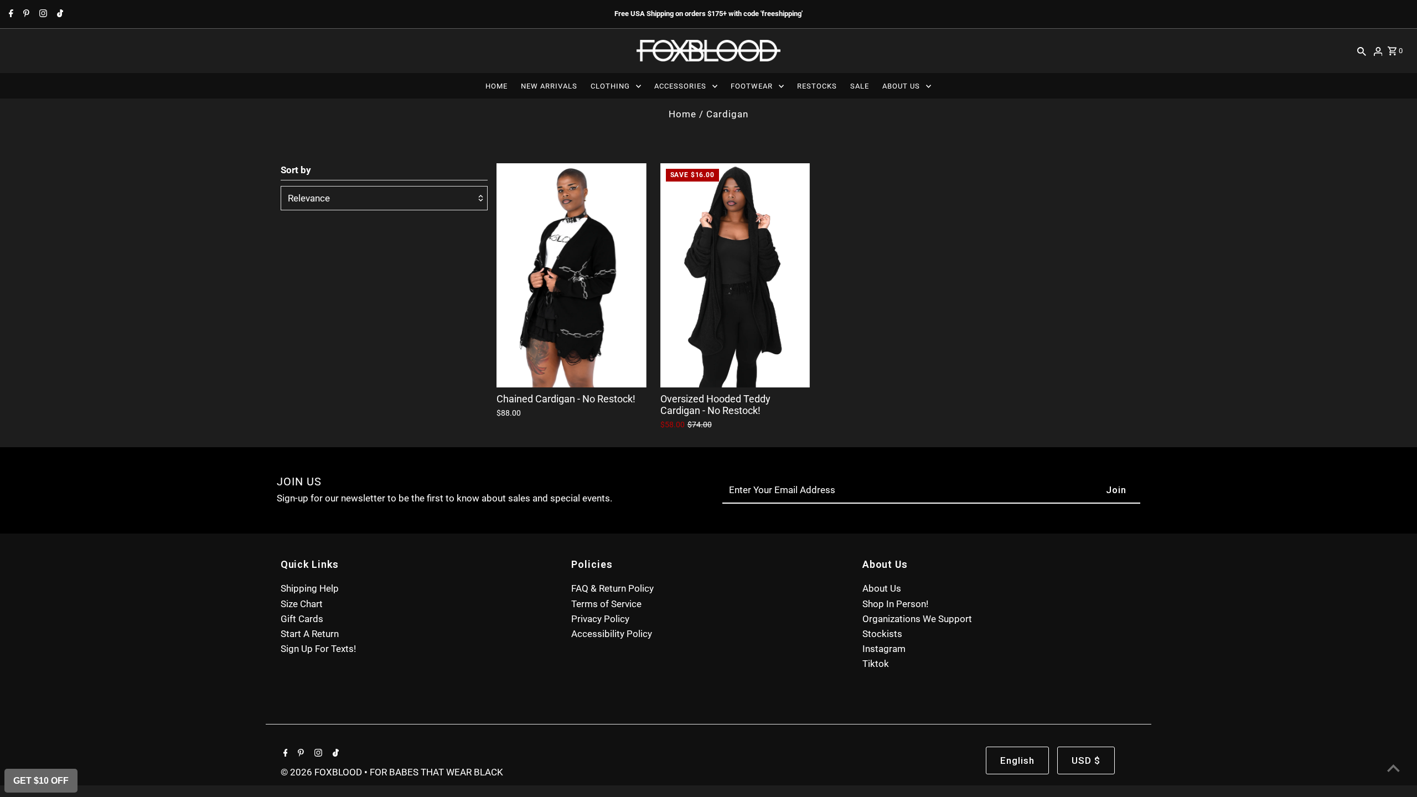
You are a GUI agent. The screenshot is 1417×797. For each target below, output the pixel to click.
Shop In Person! (895, 603)
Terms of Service (606, 603)
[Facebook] (9, 14)
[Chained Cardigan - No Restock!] (571, 275)
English (1017, 760)
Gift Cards (302, 618)
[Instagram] (42, 14)
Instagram (884, 648)
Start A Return (310, 633)
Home (682, 114)
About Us (881, 588)
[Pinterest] (24, 14)
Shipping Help (310, 588)
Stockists (882, 633)
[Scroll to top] (1393, 767)
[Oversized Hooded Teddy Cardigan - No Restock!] (735, 275)
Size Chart (302, 603)
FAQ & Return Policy (612, 588)
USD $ (1086, 760)
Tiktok (875, 663)
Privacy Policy (600, 618)
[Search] (1361, 51)
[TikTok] (58, 14)
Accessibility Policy (611, 633)
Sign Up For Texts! (318, 648)
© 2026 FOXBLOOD (322, 772)
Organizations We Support (917, 618)
